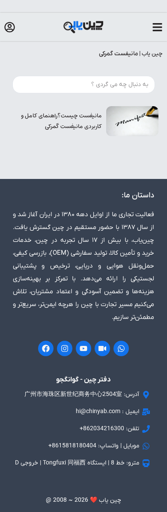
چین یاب (152, 54)
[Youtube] (83, 348)
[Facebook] (46, 348)
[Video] (102, 348)
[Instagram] (64, 348)
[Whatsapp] (121, 348)
